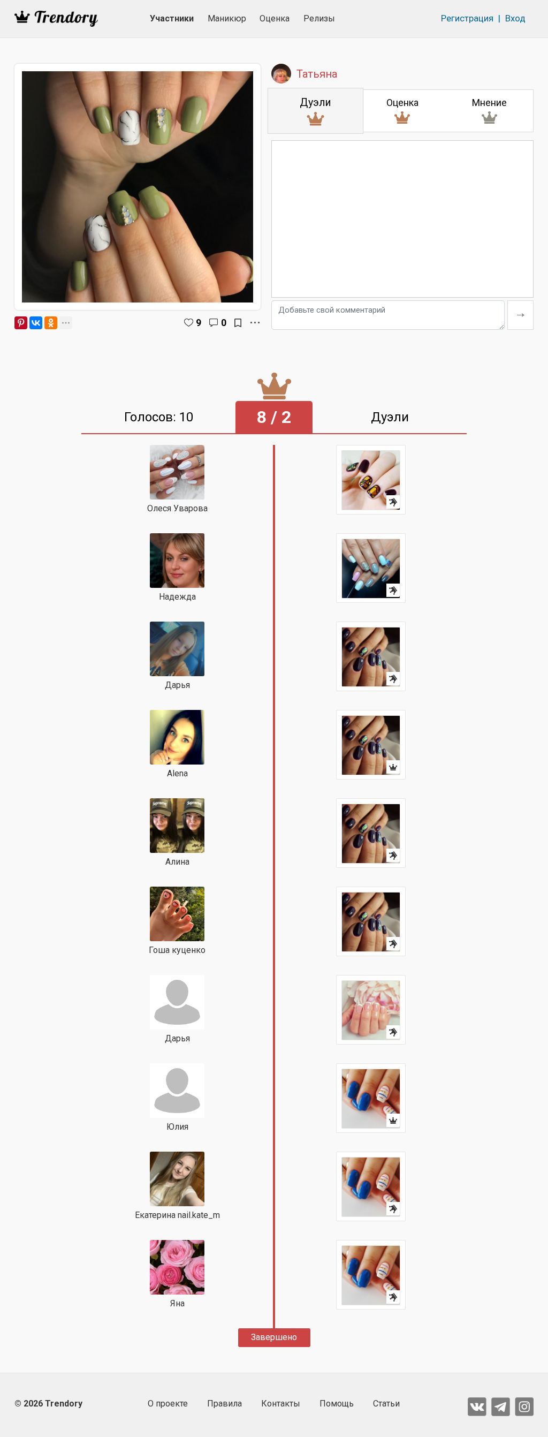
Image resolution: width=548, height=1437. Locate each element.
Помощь (336, 1403)
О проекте (168, 1403)
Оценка (275, 18)
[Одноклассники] (50, 322)
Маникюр (227, 18)
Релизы (319, 18)
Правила (224, 1403)
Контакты (280, 1403)
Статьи (386, 1403)
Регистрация (467, 18)
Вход (515, 18)
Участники (172, 18)
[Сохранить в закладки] (237, 323)
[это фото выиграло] (371, 745)
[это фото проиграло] (371, 480)
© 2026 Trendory (48, 1403)
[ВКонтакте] (35, 322)
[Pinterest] (20, 322)
